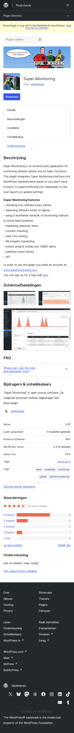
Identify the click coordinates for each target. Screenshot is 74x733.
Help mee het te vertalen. (48, 26)
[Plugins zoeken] (39, 39)
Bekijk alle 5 (64, 461)
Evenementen (47, 628)
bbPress (10, 664)
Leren (6, 622)
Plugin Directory (12, 15)
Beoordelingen (16, 119)
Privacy (8, 611)
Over (6, 592)
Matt (8, 658)
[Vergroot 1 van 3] (31, 295)
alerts (39, 469)
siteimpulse (37, 84)
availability (50, 469)
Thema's (44, 598)
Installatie (13, 128)
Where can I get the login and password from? (19, 369)
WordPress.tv (13, 640)
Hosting (8, 604)
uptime (43, 476)
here (45, 275)
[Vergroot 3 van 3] (66, 313)
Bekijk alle (64, 545)
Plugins (43, 604)
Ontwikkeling (15, 137)
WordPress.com (15, 651)
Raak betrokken (49, 622)
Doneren (46, 634)
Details (11, 110)
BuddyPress (12, 670)
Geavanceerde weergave (19, 486)
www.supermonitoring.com (20, 270)
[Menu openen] (68, 5)
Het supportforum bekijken (20, 571)
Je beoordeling (12, 545)
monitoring (63, 469)
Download (12, 96)
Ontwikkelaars (12, 634)
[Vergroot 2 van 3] (66, 295)
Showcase (45, 592)
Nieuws (8, 598)
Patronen (44, 611)
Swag (44, 640)
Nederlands (19, 685)
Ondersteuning (16, 146)
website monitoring (59, 476)
